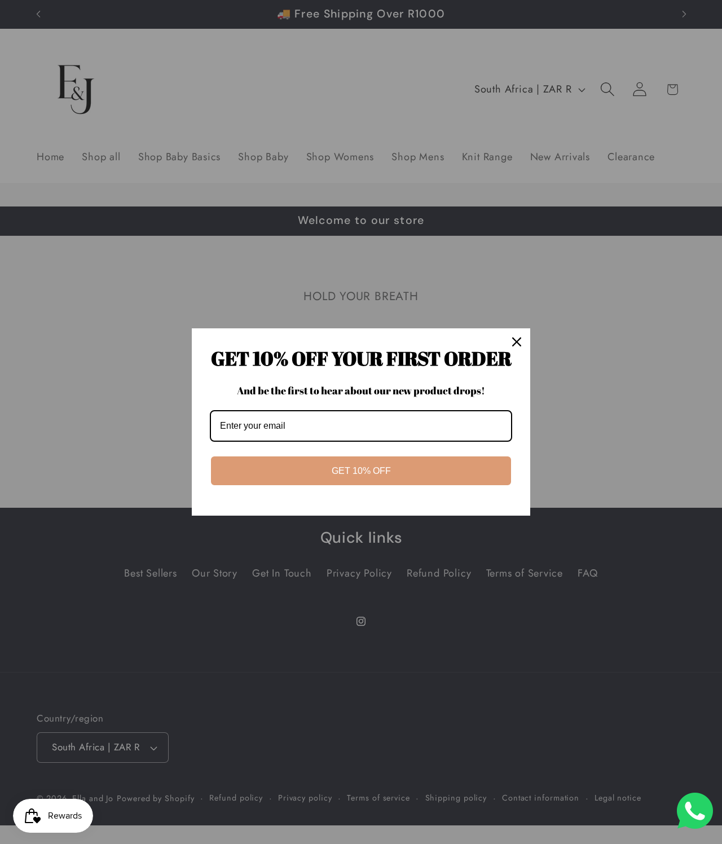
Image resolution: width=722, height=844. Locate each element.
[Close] (516, 341)
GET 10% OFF (361, 471)
